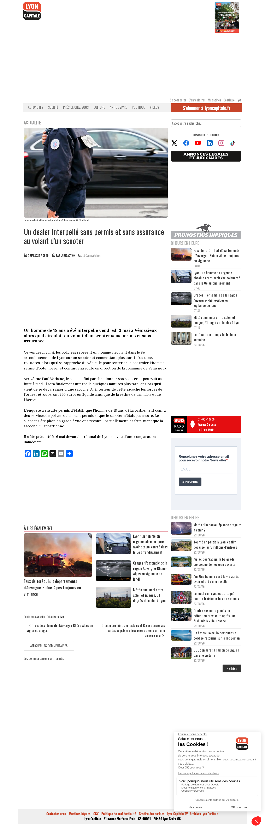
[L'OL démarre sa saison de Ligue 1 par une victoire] (181, 653)
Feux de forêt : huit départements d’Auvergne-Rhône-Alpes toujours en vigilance (52, 587)
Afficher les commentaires (48, 645)
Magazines (214, 100)
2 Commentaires (92, 255)
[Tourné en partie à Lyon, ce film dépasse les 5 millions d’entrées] (181, 545)
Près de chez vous (76, 107)
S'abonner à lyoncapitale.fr (206, 107)
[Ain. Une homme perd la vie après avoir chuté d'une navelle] (181, 580)
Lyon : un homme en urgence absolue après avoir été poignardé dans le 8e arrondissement (150, 544)
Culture (99, 107)
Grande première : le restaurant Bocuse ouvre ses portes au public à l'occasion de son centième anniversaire (133, 630)
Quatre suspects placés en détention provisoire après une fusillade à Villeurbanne (215, 615)
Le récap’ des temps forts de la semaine (215, 337)
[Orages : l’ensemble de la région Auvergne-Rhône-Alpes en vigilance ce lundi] (113, 579)
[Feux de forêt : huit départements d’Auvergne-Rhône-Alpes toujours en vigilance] (58, 575)
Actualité (41, 617)
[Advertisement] (132, 64)
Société (53, 107)
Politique (138, 107)
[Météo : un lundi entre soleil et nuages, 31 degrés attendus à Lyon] (113, 606)
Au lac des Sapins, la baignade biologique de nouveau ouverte (214, 561)
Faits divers (53, 617)
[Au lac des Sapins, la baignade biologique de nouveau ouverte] (181, 562)
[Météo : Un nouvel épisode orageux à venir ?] (181, 529)
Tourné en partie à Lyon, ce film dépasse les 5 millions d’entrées (215, 544)
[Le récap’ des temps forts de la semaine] (181, 339)
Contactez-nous (56, 813)
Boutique (229, 100)
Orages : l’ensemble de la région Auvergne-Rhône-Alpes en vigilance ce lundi (150, 571)
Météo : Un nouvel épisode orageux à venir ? (217, 527)
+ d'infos (232, 668)
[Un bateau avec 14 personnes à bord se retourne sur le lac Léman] (181, 636)
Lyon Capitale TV (177, 813)
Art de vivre (118, 107)
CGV (96, 813)
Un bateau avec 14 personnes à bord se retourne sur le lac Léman (217, 635)
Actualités (35, 107)
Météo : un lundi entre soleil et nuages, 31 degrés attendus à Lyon (149, 595)
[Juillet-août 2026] (226, 16)
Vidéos (154, 107)
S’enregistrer (197, 100)
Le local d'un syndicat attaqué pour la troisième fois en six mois (216, 596)
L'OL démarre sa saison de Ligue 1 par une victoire (216, 652)
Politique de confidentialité (118, 813)
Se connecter (178, 100)
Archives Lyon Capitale (204, 813)
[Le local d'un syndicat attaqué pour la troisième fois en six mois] (181, 598)
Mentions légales (79, 813)
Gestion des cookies (151, 813)
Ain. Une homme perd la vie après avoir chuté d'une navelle (216, 579)
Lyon (62, 617)
